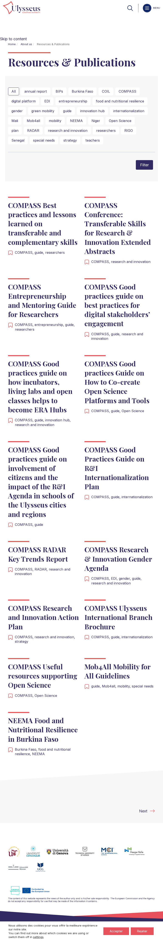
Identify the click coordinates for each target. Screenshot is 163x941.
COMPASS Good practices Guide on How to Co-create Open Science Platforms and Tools (116, 382)
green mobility (42, 111)
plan (14, 130)
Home (12, 44)
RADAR (33, 130)
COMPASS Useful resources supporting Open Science (42, 675)
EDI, (115, 578)
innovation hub (92, 111)
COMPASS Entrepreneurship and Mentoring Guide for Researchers (42, 300)
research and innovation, (55, 637)
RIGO (128, 130)
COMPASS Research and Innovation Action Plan (43, 617)
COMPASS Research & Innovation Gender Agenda (118, 558)
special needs (44, 140)
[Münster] (21, 870)
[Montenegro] (44, 870)
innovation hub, (58, 420)
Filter (144, 165)
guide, (40, 252)
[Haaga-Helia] (137, 854)
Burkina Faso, (26, 749)
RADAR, (42, 569)
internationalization (128, 111)
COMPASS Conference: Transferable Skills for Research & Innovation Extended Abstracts (117, 228)
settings (38, 937)
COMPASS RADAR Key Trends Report (38, 554)
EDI (47, 101)
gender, (125, 578)
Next (143, 811)
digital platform (23, 101)
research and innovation (67, 130)
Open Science (120, 121)
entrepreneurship (73, 101)
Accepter (116, 931)
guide (67, 111)
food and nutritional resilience (120, 101)
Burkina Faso (82, 91)
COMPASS (127, 91)
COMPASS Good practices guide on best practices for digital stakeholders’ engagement (117, 305)
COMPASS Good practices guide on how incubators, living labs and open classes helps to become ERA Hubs (40, 386)
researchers (106, 130)
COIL (106, 91)
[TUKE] (88, 854)
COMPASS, (25, 252)
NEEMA (76, 121)
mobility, (124, 686)
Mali (14, 121)
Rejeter (142, 931)
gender (17, 111)
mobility (55, 121)
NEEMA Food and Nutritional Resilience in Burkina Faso (43, 729)
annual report (35, 91)
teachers (93, 140)
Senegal (17, 140)
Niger (95, 121)
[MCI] (112, 854)
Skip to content (13, 39)
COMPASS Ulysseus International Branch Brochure (118, 617)
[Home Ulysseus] (21, 8)
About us (26, 44)
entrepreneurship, (50, 325)
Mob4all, (109, 686)
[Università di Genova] (61, 854)
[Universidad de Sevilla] (17, 854)
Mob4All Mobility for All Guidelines (117, 671)
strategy (70, 140)
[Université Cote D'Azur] (37, 854)
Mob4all (33, 121)
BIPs (59, 91)
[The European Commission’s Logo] (33, 894)
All (13, 91)
